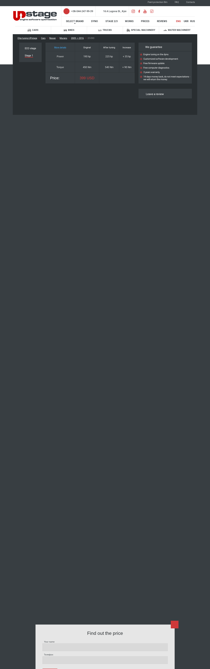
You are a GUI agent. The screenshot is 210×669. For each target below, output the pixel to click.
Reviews (162, 21)
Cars (34, 30)
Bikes (70, 30)
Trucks (107, 30)
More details (60, 47)
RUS (192, 21)
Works (129, 21)
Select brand (75, 21)
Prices (145, 21)
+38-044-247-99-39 (82, 11)
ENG (178, 21)
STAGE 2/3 (111, 21)
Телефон (48, 654)
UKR (186, 21)
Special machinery (142, 30)
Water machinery (178, 30)
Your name (49, 641)
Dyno (94, 21)
